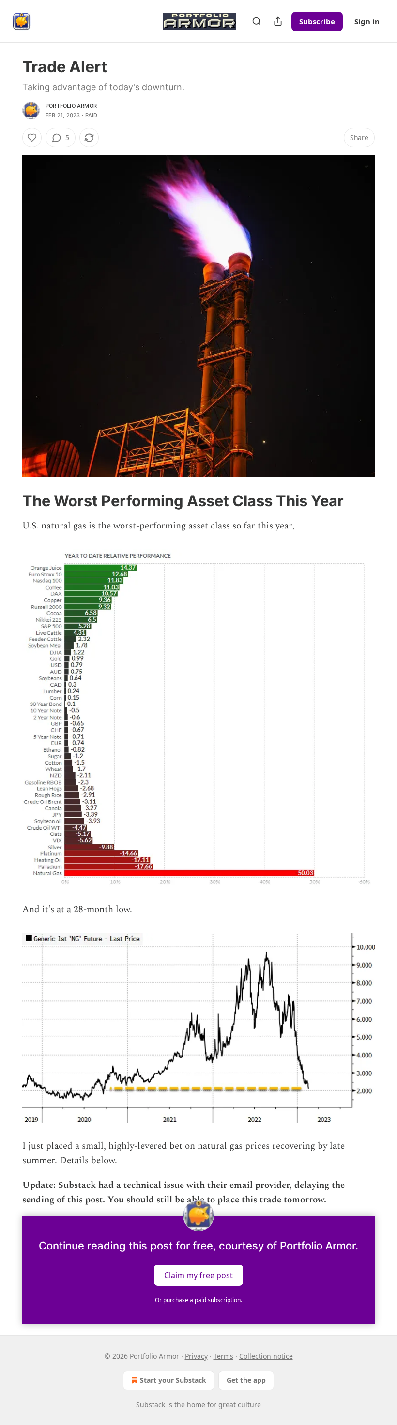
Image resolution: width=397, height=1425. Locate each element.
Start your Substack (173, 1380)
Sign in (367, 21)
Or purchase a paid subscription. (198, 1300)
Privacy (196, 1356)
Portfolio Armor (71, 105)
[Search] (256, 21)
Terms (223, 1356)
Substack (150, 1404)
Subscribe (317, 21)
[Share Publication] (278, 21)
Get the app (246, 1380)
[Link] (8, 501)
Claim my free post (198, 1274)
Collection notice (266, 1356)
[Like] (32, 137)
